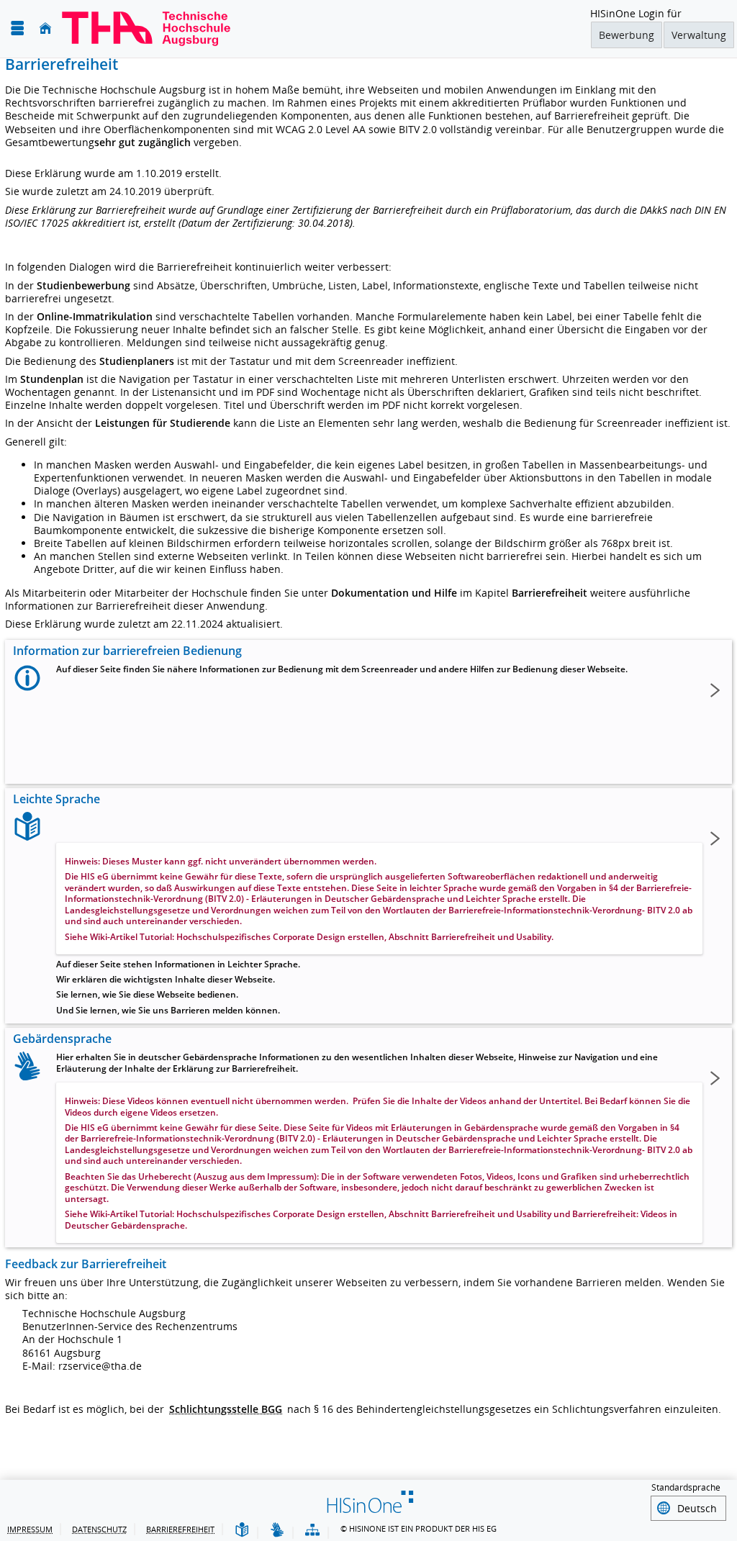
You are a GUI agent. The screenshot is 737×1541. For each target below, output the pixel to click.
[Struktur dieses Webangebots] (312, 1530)
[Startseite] (45, 28)
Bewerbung (626, 35)
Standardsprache (685, 1487)
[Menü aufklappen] (17, 28)
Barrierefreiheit (180, 1529)
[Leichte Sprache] (241, 1530)
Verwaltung (699, 35)
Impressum (30, 1529)
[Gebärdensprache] (277, 1530)
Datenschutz (99, 1529)
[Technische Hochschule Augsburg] (146, 29)
